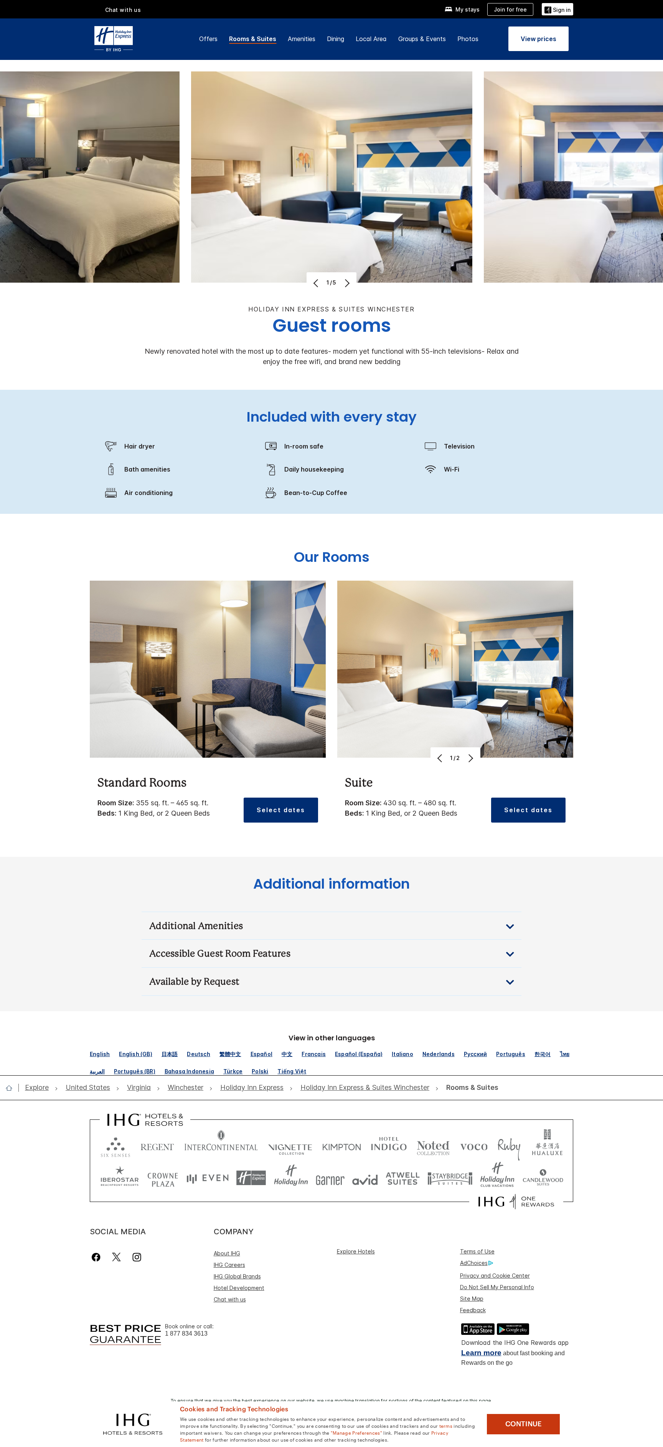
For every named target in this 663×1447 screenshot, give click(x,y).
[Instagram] (136, 1257)
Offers (208, 39)
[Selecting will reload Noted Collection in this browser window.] (433, 1145)
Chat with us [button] (123, 10)
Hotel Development (239, 1288)
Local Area (371, 39)
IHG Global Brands (237, 1276)
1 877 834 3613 (186, 1333)
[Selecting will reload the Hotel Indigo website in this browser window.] (389, 1145)
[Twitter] (116, 1257)
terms (446, 1425)
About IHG (227, 1253)
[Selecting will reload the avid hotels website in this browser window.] (365, 1178)
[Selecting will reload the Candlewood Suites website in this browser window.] (542, 1178)
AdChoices (474, 1263)
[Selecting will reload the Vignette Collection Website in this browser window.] (290, 1145)
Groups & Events (422, 39)
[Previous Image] (317, 283)
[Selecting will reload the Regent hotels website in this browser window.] (157, 1145)
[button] (557, 9)
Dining (335, 39)
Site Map (471, 1298)
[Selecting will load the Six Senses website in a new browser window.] (115, 1145)
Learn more (481, 1353)
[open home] (12, 1088)
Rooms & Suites (252, 39)
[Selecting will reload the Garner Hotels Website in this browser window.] (330, 1178)
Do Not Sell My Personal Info (497, 1287)
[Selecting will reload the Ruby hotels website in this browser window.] (509, 1145)
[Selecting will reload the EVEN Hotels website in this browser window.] (207, 1178)
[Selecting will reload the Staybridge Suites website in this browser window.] (450, 1178)
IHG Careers (229, 1265)
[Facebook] (98, 1257)
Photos (467, 39)
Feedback (473, 1310)
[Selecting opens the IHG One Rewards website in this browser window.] (516, 1201)
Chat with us (230, 1299)
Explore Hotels (356, 1251)
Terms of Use (477, 1251)
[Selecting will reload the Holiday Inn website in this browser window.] (291, 1178)
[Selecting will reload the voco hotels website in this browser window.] (474, 1145)
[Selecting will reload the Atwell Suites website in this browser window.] (403, 1178)
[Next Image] (346, 283)
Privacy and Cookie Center (495, 1275)
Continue (523, 1424)
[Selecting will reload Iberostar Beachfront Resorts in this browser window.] (120, 1178)
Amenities (301, 39)
